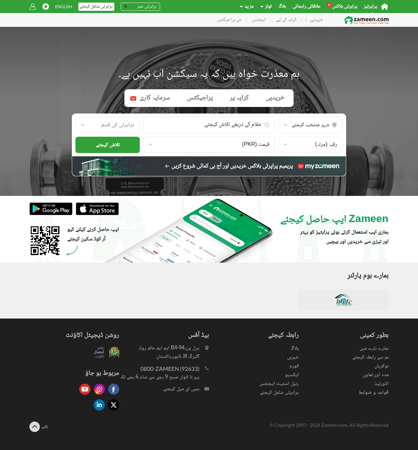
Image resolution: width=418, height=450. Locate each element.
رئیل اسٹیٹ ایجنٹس (279, 384)
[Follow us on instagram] (97, 395)
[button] (310, 125)
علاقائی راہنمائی (307, 6)
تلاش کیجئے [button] (108, 145)
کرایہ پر (239, 98)
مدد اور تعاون (375, 375)
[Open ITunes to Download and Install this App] (95, 214)
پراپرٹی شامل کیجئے (279, 392)
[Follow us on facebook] (112, 395)
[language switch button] (64, 7)
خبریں (293, 357)
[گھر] (384, 6)
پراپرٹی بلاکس (342, 6)
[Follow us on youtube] (83, 395)
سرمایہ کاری (151, 98)
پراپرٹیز (370, 6)
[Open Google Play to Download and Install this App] (50, 214)
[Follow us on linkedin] (97, 411)
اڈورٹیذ (382, 384)
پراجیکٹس (200, 98)
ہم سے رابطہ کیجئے (370, 357)
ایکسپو (292, 375)
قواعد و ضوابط (374, 392)
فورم (294, 366)
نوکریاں (381, 366)
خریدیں (275, 98)
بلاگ (282, 6)
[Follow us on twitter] (112, 411)
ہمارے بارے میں (374, 348)
